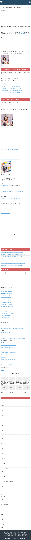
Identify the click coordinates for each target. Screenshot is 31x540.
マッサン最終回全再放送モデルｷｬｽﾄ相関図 (7, 313)
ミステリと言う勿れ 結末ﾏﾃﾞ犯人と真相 (6, 364)
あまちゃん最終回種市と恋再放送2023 (7, 304)
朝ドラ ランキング (7, 4)
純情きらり (2, 514)
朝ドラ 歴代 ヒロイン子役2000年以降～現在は (8, 326)
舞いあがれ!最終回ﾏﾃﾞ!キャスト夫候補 (7, 306)
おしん (10, 4)
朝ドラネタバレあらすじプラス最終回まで (15, 538)
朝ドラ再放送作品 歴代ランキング (6, 501)
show (3, 65)
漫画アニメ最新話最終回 (4, 504)
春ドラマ (2, 499)
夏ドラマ (2, 491)
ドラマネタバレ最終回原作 (5, 468)
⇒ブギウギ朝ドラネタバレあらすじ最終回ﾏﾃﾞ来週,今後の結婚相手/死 (11, 198)
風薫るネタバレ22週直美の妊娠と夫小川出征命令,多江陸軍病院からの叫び (12, 258)
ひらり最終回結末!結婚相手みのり (6, 302)
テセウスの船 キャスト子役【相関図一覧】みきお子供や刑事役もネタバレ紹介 (13, 263)
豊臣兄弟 (15, 4)
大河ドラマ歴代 (3, 496)
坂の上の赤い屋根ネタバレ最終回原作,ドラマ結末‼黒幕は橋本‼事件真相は (12, 252)
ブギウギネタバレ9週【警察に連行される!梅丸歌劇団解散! (9, 149)
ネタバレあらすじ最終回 (6, 295)
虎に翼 (20, 4)
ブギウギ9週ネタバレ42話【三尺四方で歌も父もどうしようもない (11, 88)
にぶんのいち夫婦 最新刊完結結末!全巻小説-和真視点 (8, 345)
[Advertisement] (15, 20)
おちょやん (2, 415)
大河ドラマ (2, 494)
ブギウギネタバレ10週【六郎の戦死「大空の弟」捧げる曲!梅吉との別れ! (11, 147)
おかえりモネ (3, 410)
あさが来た (2, 402)
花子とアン (2, 519)
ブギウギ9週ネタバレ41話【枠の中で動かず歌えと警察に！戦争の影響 (11, 86)
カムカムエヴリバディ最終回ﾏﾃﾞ (6, 315)
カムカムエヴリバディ (24, 4)
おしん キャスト (24, 533)
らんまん (2, 448)
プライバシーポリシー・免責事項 (8, 532)
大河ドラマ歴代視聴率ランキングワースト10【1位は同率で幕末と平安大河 (12, 328)
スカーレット (3, 466)
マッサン (2, 473)
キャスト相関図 (3, 461)
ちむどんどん (3, 425)
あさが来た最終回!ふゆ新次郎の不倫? (7, 311)
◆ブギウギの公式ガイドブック (5, 185)
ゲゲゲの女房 (3, 463)
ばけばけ (2, 435)
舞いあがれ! (9, 535)
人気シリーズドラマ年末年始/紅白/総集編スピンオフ (8, 481)
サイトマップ (2, 4)
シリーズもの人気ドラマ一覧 (5, 332)
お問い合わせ (15, 532)
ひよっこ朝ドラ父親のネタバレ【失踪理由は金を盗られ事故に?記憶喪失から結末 (13, 254)
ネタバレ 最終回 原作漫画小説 (22, 532)
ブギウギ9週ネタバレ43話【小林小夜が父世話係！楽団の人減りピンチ (11, 90)
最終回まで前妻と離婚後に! (6, 300)
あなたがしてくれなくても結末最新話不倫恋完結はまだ (9, 347)
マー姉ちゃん (3, 476)
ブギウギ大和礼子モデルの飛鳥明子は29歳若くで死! (12, 191)
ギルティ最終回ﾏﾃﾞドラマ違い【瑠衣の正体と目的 (8, 359)
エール (2, 453)
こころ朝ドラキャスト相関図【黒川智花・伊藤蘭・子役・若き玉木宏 (11, 256)
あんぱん (2, 407)
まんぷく (23, 534)
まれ (1, 443)
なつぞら (2, 430)
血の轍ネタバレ (3, 357)
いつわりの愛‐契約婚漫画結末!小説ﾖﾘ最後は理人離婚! (8, 352)
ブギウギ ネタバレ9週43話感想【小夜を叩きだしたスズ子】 (9, 104)
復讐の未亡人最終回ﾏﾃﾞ (4, 354)
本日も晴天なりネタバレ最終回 (6, 308)
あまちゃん (2, 405)
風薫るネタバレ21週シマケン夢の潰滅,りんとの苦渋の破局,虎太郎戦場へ (12, 265)
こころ (2, 420)
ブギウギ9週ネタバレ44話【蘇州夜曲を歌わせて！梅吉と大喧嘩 (10, 92)
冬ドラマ (2, 486)
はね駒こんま (3, 433)
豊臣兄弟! (2, 524)
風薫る (13, 4)
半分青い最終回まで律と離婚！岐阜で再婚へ (8, 317)
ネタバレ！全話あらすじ (7, 293)
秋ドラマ (2, 509)
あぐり (2, 400)
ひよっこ (18, 4)
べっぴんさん (3, 440)
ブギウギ (29, 4)
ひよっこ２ (26, 534)
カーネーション (3, 458)
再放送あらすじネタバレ (6, 291)
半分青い (5, 535)
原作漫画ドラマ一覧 (4, 342)
